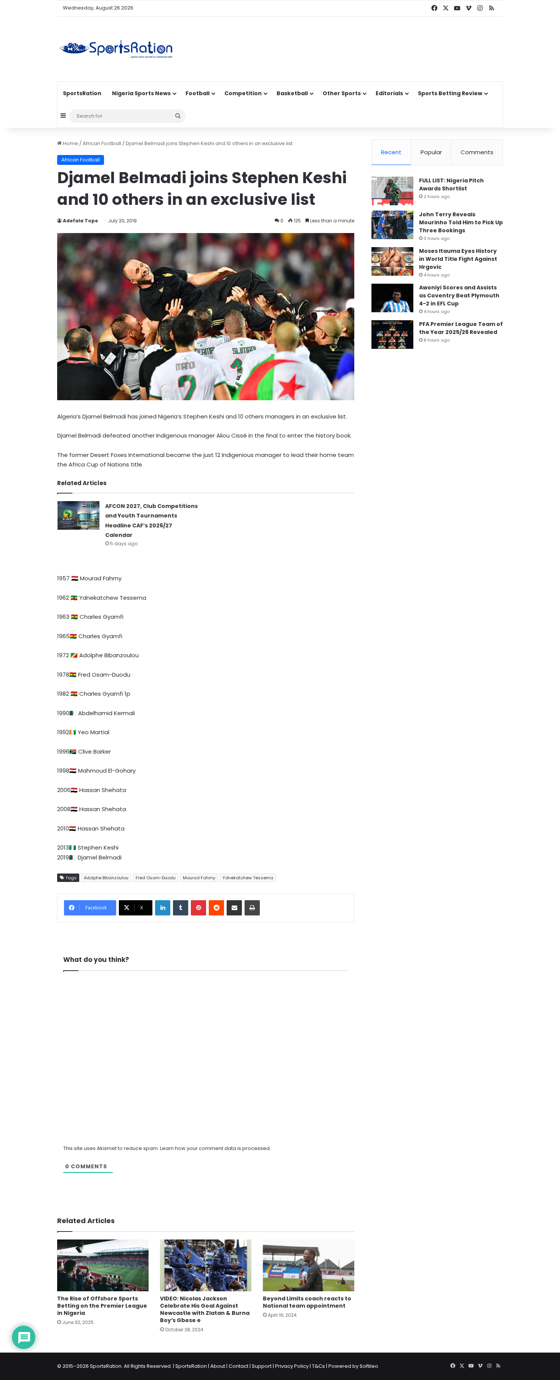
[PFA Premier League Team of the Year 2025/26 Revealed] (392, 334)
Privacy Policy (292, 1366)
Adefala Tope (80, 220)
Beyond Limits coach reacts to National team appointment (307, 1302)
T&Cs (318, 1366)
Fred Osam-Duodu (156, 878)
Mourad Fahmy (199, 878)
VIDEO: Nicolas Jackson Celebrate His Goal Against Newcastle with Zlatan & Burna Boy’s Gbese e (205, 1309)
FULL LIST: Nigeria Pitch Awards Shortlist (451, 184)
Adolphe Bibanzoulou (106, 878)
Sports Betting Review (450, 93)
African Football (102, 143)
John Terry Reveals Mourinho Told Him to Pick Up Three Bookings (461, 222)
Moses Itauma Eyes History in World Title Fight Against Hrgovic (458, 259)
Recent (391, 152)
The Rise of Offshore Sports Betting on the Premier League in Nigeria (102, 1306)
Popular (431, 152)
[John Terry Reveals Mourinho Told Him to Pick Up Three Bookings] (392, 225)
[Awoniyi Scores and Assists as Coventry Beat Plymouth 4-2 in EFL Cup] (392, 298)
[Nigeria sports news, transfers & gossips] (116, 49)
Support (262, 1366)
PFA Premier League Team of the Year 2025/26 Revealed (461, 328)
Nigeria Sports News (141, 93)
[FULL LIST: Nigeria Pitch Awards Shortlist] (392, 191)
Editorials (389, 93)
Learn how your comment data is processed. (215, 1148)
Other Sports (342, 93)
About (217, 1366)
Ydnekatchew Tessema (247, 878)
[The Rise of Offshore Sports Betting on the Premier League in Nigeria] (103, 1265)
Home (70, 143)
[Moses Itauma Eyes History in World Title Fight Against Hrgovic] (392, 261)
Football (198, 93)
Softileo (369, 1366)
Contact (238, 1366)
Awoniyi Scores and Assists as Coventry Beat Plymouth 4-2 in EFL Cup (459, 295)
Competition (243, 93)
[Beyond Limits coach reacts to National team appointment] (308, 1265)
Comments (477, 152)
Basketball (292, 93)
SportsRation (82, 93)
